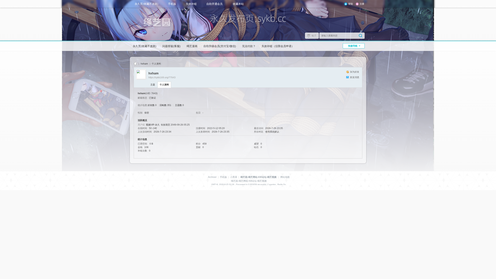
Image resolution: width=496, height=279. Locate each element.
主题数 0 (179, 105)
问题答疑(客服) (171, 46)
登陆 (350, 4)
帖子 (314, 35)
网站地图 (285, 177)
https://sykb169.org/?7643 (162, 77)
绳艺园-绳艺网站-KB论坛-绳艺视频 (135, 64)
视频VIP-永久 (153, 124)
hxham (144, 63)
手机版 (172, 3)
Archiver (212, 177)
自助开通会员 (214, 3)
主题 (152, 84)
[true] (360, 36)
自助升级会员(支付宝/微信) (219, 46)
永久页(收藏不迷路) (146, 3)
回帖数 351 (165, 105)
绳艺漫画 (192, 46)
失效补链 (191, 3)
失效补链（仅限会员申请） (278, 46)
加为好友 (354, 72)
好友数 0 (152, 105)
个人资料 (164, 84)
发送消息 (354, 77)
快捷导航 (352, 46)
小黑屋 (233, 177)
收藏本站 (238, 3)
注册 (362, 4)
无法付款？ (249, 46)
